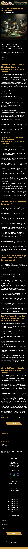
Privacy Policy (14, 542)
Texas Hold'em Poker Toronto (7, 437)
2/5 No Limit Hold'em (14, 483)
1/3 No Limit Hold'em (14, 481)
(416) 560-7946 (14, 548)
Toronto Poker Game (8, 417)
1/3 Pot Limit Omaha (14, 490)
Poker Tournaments (5, 435)
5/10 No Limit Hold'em (14, 488)
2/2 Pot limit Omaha (14, 493)
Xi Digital (19, 544)
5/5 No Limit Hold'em (14, 486)
